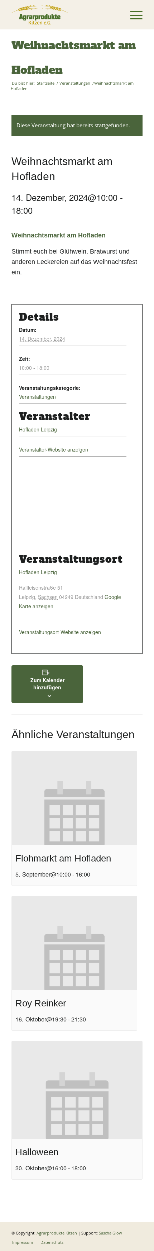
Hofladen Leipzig (38, 429)
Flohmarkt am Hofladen (63, 858)
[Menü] (133, 14)
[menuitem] (133, 14)
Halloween (36, 1152)
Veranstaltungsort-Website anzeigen (60, 632)
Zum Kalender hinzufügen (47, 683)
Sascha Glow (110, 1233)
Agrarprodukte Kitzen (57, 1233)
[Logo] (63, 14)
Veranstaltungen (37, 396)
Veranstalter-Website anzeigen (53, 449)
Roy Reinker (40, 1003)
